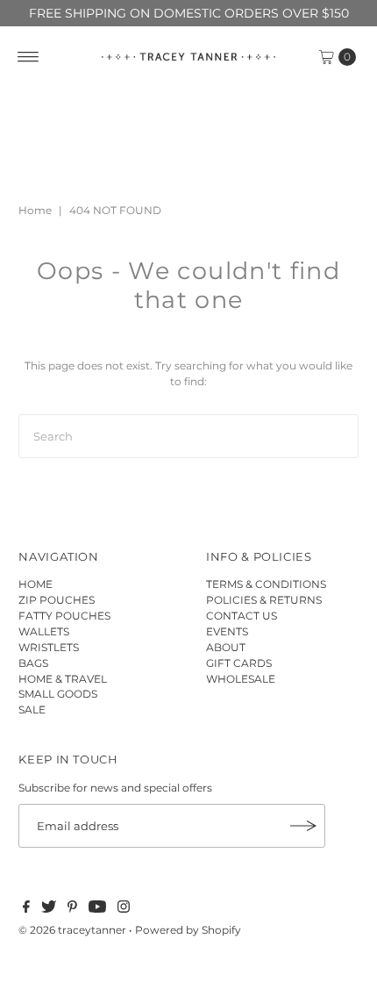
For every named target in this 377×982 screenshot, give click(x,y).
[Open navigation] (28, 57)
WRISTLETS (48, 647)
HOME (35, 584)
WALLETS (43, 631)
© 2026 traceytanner (72, 929)
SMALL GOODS (57, 693)
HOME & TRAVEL (62, 678)
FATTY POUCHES (64, 615)
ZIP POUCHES (56, 599)
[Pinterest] (72, 909)
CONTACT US (241, 615)
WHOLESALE (240, 678)
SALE (32, 709)
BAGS (33, 663)
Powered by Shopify (188, 929)
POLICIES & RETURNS (264, 599)
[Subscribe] (303, 826)
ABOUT (225, 647)
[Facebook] (26, 909)
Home (35, 210)
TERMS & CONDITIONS (266, 584)
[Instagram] (123, 909)
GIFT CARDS (239, 663)
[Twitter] (48, 909)
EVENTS (227, 631)
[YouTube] (97, 909)
